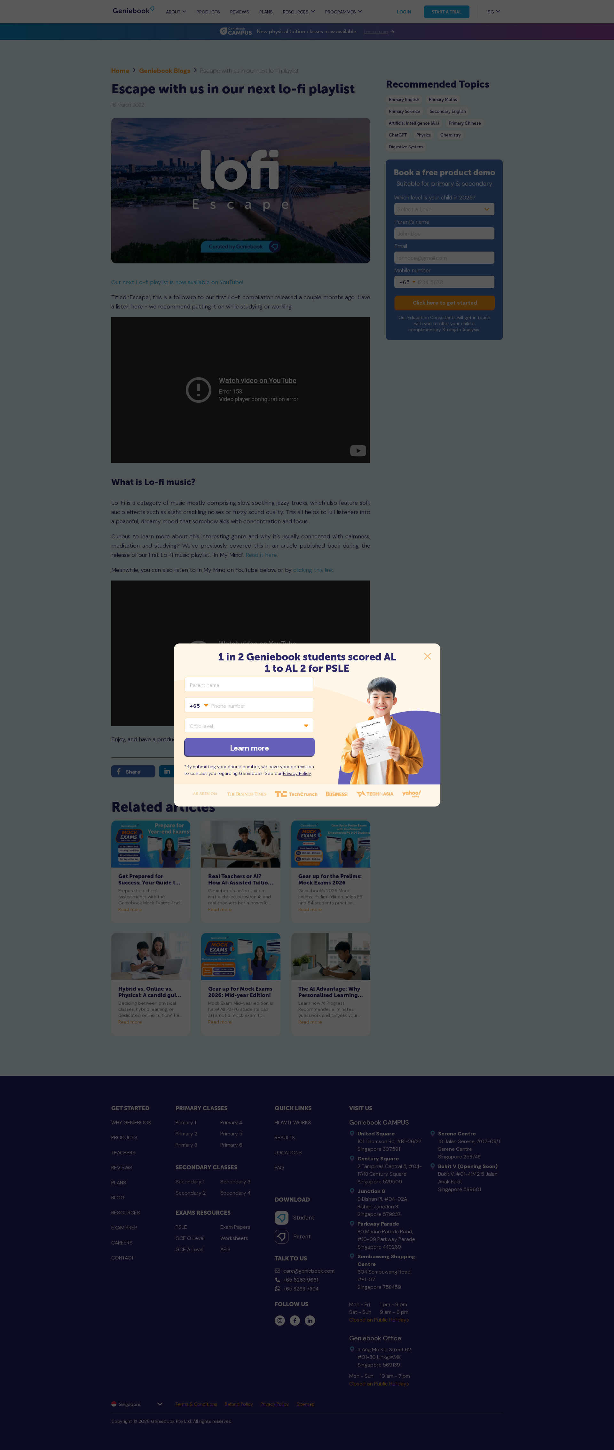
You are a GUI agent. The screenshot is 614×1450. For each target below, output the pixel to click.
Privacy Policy (297, 773)
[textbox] (198, 706)
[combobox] (198, 706)
